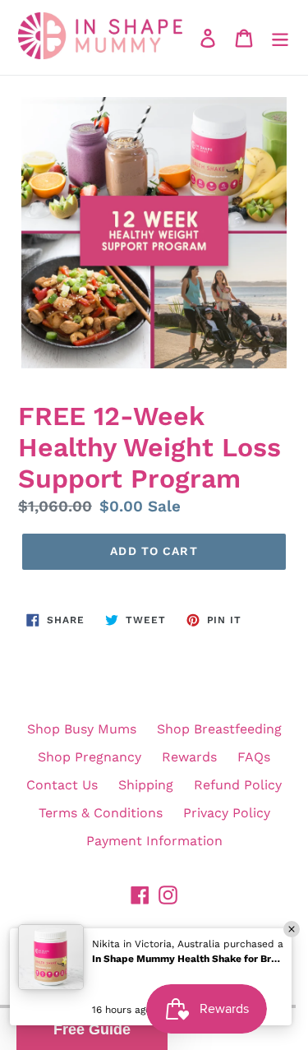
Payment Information (154, 841)
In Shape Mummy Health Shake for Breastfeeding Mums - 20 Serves (186, 958)
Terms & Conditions (101, 813)
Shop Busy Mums (81, 729)
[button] (92, 1029)
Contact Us (62, 785)
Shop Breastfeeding (219, 729)
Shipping (145, 785)
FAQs (253, 757)
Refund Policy (238, 785)
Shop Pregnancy (89, 757)
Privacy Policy (226, 813)
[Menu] (280, 37)
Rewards (189, 757)
